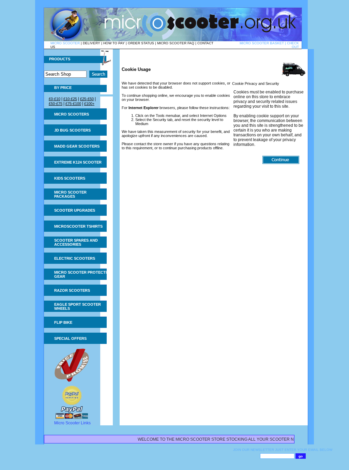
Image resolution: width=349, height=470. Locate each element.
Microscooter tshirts (78, 226)
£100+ (89, 104)
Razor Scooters (72, 290)
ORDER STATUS (141, 43)
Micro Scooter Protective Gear (82, 274)
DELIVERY (91, 43)
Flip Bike (63, 322)
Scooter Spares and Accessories (76, 242)
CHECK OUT (293, 45)
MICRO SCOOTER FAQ (175, 43)
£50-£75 (55, 104)
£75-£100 (73, 104)
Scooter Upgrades (74, 210)
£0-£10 (54, 99)
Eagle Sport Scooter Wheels (77, 306)
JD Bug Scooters (72, 130)
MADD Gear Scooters (77, 146)
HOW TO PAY (114, 43)
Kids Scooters (69, 178)
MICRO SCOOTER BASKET (262, 43)
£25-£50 (87, 99)
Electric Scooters (74, 258)
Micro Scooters (71, 114)
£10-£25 (70, 99)
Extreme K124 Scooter (78, 162)
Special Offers (70, 338)
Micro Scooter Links (72, 423)
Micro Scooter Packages (70, 194)
